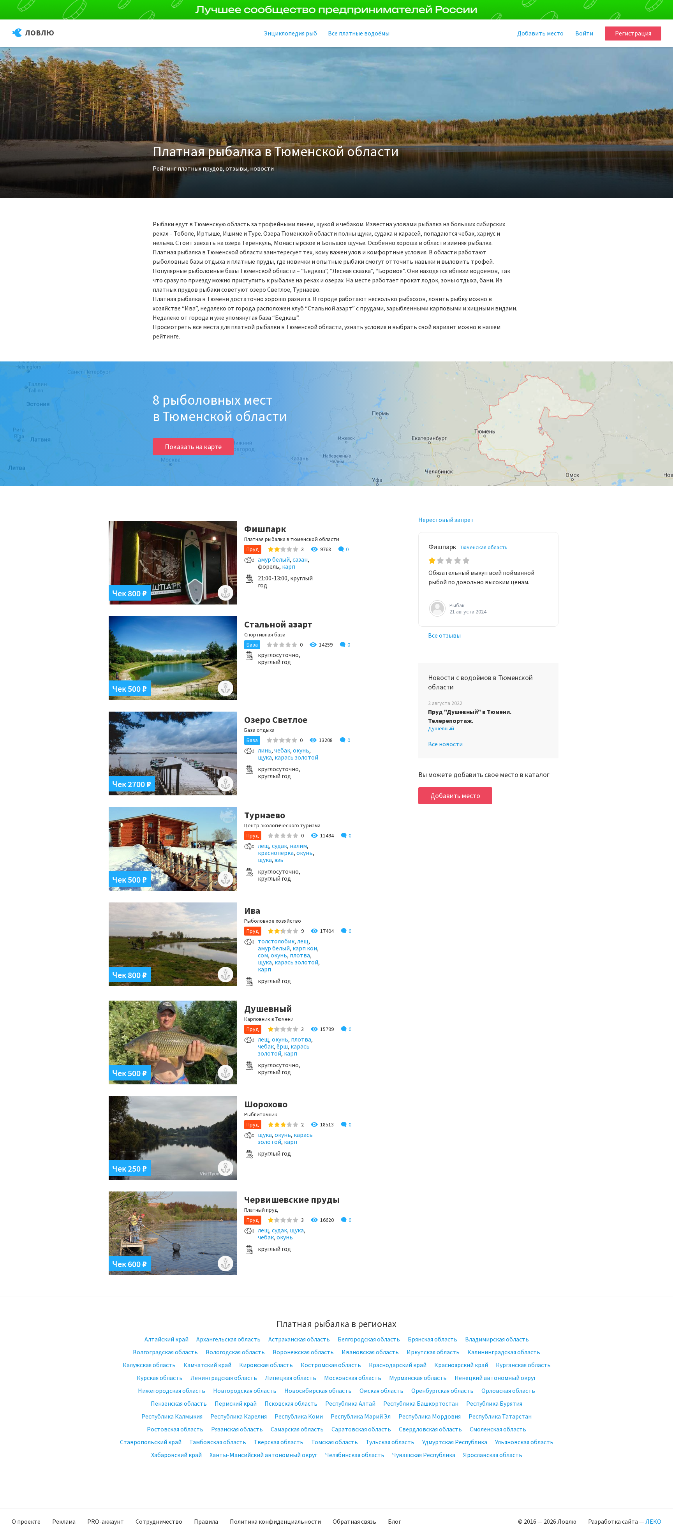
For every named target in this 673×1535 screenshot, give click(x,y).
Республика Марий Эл (361, 1416)
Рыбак (457, 605)
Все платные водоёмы (358, 33)
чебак (282, 750)
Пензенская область (179, 1403)
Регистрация (633, 33)
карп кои (304, 948)
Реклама (64, 1521)
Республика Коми (299, 1416)
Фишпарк (265, 529)
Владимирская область (497, 1339)
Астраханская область (299, 1339)
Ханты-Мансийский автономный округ (263, 1455)
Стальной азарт (278, 624)
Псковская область (290, 1403)
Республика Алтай (350, 1403)
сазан (300, 559)
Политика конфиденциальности (275, 1521)
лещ (263, 845)
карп (288, 566)
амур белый (274, 559)
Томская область (334, 1442)
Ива (252, 910)
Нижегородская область (171, 1390)
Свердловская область (430, 1429)
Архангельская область (228, 1339)
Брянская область (432, 1339)
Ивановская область (370, 1352)
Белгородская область (369, 1339)
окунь (301, 750)
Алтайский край (166, 1339)
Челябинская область (354, 1455)
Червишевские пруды (292, 1199)
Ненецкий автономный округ (495, 1378)
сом (263, 955)
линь (264, 750)
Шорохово (265, 1104)
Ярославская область (492, 1455)
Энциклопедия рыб (290, 33)
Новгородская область (245, 1390)
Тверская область (278, 1442)
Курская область (160, 1378)
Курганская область (523, 1365)
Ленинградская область (223, 1378)
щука (265, 757)
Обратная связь (354, 1521)
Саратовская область (361, 1429)
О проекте (26, 1521)
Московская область (352, 1378)
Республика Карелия (238, 1416)
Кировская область (266, 1365)
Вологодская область (235, 1352)
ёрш (282, 1046)
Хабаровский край (176, 1455)
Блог (394, 1521)
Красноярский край (461, 1365)
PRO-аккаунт (105, 1521)
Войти (584, 33)
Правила (206, 1521)
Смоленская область (498, 1429)
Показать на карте (193, 446)
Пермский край (236, 1403)
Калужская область (149, 1365)
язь (279, 860)
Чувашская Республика (423, 1455)
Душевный (268, 1009)
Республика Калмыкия (172, 1416)
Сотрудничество (159, 1521)
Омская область (381, 1390)
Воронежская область (303, 1352)
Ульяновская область (524, 1442)
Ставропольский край (150, 1442)
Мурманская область (418, 1378)
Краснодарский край (397, 1365)
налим (298, 845)
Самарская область (297, 1429)
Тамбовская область (217, 1442)
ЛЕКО (653, 1521)
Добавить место (455, 795)
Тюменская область (483, 547)
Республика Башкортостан (420, 1403)
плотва (300, 955)
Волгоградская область (165, 1352)
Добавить (540, 33)
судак (279, 845)
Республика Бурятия (494, 1403)
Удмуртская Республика (454, 1442)
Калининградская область (503, 1352)
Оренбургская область (442, 1390)
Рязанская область (237, 1429)
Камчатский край (207, 1365)
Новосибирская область (318, 1390)
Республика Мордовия (429, 1416)
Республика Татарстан (500, 1416)
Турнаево (264, 815)
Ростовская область (175, 1429)
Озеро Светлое (275, 720)
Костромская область (331, 1365)
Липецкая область (290, 1378)
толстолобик (276, 941)
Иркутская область (433, 1352)
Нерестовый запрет (446, 519)
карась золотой (296, 757)
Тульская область (390, 1442)
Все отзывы (444, 635)
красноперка (276, 852)
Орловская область (508, 1390)
